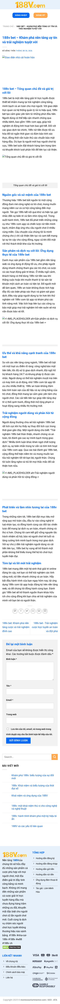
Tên (8, 686)
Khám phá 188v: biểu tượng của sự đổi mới (33, 777)
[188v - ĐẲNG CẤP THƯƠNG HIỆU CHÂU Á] (30, 4)
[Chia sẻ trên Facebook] (21, 611)
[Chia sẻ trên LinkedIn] (45, 611)
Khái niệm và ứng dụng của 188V (30, 795)
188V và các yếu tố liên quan (27, 826)
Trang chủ (8, 26)
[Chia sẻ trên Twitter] (27, 611)
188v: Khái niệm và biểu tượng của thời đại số (33, 787)
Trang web (11, 714)
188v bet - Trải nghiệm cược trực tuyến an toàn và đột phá (45, 627)
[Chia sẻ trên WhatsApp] (15, 611)
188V (15, 860)
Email (9, 700)
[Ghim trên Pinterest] (39, 611)
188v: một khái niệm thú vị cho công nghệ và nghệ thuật (34, 807)
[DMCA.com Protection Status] (11, 947)
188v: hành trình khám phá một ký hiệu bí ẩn (34, 817)
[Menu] (3, 5)
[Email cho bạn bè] (33, 611)
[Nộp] (55, 757)
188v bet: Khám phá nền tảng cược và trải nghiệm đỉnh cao (15, 627)
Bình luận (11, 659)
